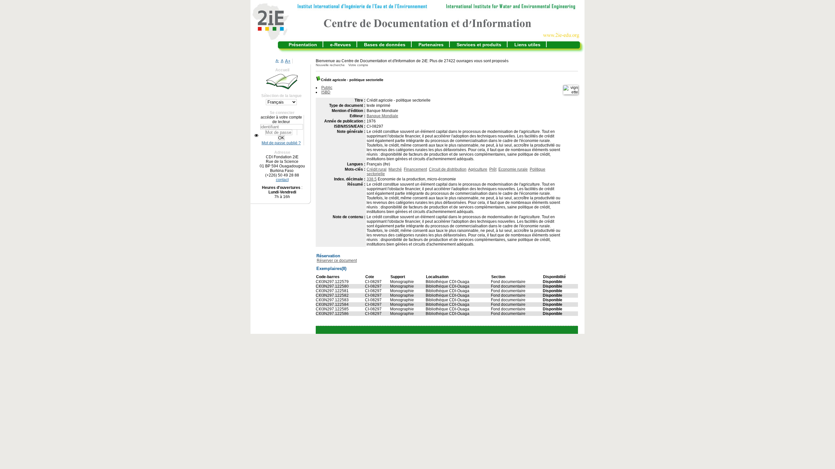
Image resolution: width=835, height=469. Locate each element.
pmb (463, 330)
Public (326, 87)
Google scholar (437, 330)
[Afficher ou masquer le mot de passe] (256, 135)
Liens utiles (527, 44)
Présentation (303, 44)
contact (282, 180)
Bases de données (384, 44)
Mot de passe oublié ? (281, 143)
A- (277, 61)
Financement (415, 169)
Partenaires (431, 44)
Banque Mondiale (382, 116)
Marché (395, 169)
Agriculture (477, 169)
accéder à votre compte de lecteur (281, 119)
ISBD (325, 92)
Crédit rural (377, 169)
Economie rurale (513, 169)
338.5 (372, 179)
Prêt (492, 169)
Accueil (282, 70)
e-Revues (340, 44)
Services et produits (479, 44)
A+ (288, 61)
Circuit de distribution (447, 169)
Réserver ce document (337, 260)
